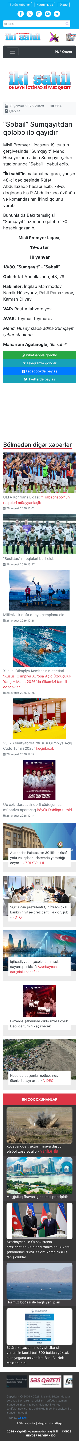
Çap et (14, 111)
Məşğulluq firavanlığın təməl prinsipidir (37, 1197)
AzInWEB (23, 1418)
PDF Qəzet (63, 52)
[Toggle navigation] (13, 51)
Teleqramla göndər (40, 363)
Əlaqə (64, 4)
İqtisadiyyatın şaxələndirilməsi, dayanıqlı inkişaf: (34, 966)
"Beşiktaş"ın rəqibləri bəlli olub (29, 558)
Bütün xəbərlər (20, 4)
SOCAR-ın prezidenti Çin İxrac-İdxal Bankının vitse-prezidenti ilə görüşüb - (39, 912)
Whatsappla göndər (41, 355)
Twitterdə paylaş (41, 379)
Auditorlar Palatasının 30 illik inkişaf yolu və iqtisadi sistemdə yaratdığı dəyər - (38, 858)
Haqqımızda (44, 4)
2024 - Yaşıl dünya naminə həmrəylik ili (32, 1431)
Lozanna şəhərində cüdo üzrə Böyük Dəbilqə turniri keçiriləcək (39, 1023)
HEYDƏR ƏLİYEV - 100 (41, 1435)
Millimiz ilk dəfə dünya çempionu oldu (35, 615)
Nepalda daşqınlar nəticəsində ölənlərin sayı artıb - (34, 1078)
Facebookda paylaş (41, 371)
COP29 (66, 1431)
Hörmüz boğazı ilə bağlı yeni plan (33, 1302)
